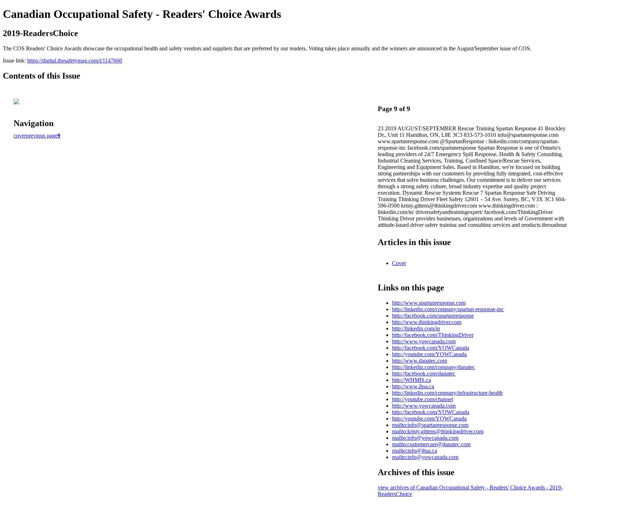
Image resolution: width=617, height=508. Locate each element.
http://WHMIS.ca (411, 380)
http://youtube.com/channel (422, 399)
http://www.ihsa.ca (413, 386)
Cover (399, 263)
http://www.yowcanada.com (424, 341)
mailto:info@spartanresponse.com (430, 425)
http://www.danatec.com (419, 361)
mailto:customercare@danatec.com (431, 444)
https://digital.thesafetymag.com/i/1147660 (74, 61)
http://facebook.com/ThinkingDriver (432, 335)
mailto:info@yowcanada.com (425, 438)
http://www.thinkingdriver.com (426, 322)
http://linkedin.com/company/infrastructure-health (447, 393)
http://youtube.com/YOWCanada (429, 354)
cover (20, 136)
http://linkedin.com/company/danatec (433, 367)
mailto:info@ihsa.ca (414, 451)
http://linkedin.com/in (416, 328)
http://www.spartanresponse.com (429, 303)
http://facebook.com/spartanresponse (433, 316)
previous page (41, 136)
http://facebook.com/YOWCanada (430, 348)
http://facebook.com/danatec (423, 373)
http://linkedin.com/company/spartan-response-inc (448, 309)
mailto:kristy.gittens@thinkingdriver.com (437, 431)
